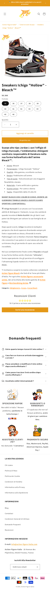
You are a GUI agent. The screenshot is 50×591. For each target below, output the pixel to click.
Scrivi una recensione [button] (25, 310)
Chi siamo (9, 465)
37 (21, 103)
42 (21, 109)
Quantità (5, 120)
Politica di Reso (11, 471)
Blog (6, 508)
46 (13, 114)
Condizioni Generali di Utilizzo (17, 519)
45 (5, 114)
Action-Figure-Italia (27, 586)
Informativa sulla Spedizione (16, 493)
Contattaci (9, 513)
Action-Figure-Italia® (9, 25)
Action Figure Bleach (11, 273)
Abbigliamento (15, 288)
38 (30, 103)
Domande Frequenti (13, 524)
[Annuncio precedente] (4, 3)
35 (5, 103)
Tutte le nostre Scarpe (27, 25)
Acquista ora (25, 140)
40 (5, 109)
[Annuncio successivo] (45, 3)
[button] (5, 14)
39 (38, 103)
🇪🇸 (15, 418)
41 (13, 109)
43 (29, 109)
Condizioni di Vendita (13, 482)
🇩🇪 (12, 418)
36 (13, 103)
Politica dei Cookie (12, 476)
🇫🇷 (9, 418)
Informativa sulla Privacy (15, 487)
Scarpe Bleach (32, 288)
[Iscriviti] (37, 567)
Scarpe (23, 288)
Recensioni (9, 530)
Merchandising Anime (18, 283)
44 (37, 109)
